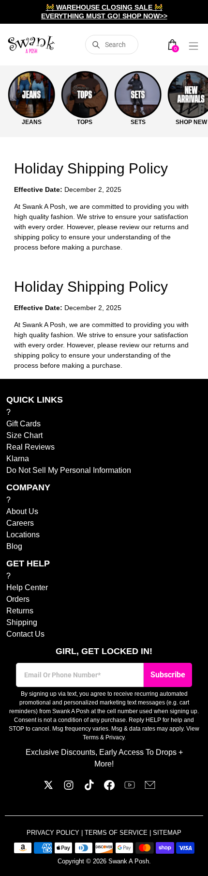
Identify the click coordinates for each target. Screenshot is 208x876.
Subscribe (167, 674)
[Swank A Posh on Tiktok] (89, 787)
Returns (19, 611)
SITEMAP (167, 832)
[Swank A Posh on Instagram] (68, 787)
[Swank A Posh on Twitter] (48, 787)
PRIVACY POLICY (54, 832)
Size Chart (24, 435)
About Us (22, 511)
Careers (20, 523)
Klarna (17, 458)
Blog (14, 546)
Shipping (21, 622)
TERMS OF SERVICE (117, 832)
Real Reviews (30, 447)
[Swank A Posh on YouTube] (129, 787)
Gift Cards (23, 424)
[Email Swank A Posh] (150, 787)
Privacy (114, 737)
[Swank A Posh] (31, 44)
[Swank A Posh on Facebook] (109, 787)
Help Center (27, 587)
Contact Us (25, 634)
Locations (23, 535)
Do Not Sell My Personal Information (68, 470)
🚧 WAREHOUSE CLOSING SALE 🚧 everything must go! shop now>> (104, 11)
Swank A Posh (128, 861)
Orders (18, 599)
